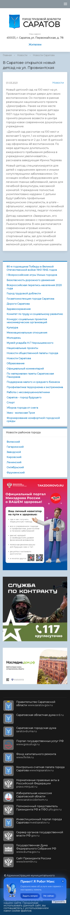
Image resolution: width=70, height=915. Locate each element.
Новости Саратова (44, 55)
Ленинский (14, 462)
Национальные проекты (22, 348)
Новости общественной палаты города (32, 353)
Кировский (14, 457)
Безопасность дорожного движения (31, 280)
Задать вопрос (30, 896)
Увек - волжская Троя (21, 412)
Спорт (11, 402)
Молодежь (14, 337)
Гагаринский (15, 446)
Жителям (35, 44)
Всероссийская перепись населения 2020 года (34, 287)
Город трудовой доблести (24, 293)
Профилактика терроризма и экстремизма (35, 387)
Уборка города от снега (22, 407)
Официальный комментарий (25, 368)
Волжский (13, 441)
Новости (22, 55)
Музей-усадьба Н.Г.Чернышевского (30, 342)
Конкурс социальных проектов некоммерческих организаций (27, 321)
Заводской (14, 452)
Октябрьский (15, 467)
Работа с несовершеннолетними (28, 392)
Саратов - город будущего (24, 397)
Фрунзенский (16, 472)
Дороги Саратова (18, 303)
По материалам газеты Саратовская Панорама (30, 375)
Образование (16, 363)
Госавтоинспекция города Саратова (30, 298)
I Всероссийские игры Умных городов (32, 274)
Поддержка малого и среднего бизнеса (33, 381)
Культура (12, 327)
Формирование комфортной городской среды (33, 419)
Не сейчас (48, 896)
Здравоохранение (19, 308)
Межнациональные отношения (27, 332)
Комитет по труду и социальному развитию (35, 313)
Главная (7, 55)
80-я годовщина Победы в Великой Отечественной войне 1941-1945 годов (32, 268)
